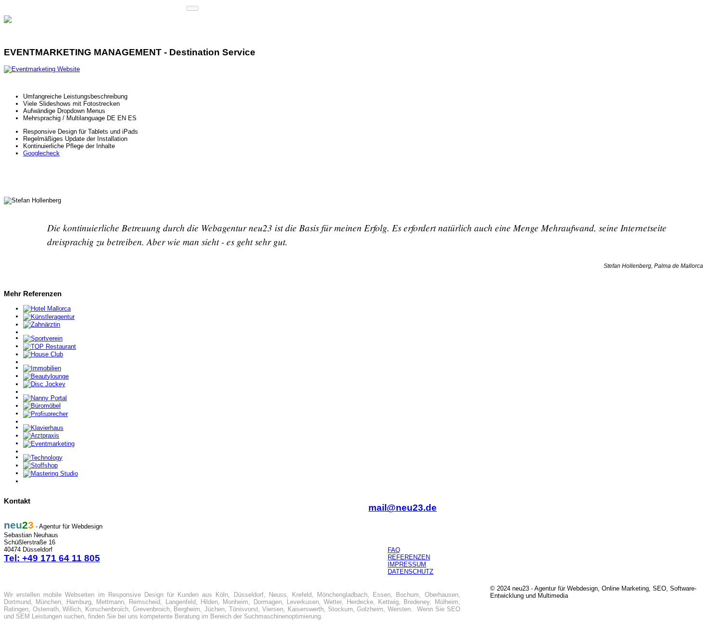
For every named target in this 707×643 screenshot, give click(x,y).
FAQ (394, 550)
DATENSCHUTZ (410, 571)
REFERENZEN (409, 557)
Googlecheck (41, 153)
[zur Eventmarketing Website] (42, 69)
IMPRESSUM (407, 564)
